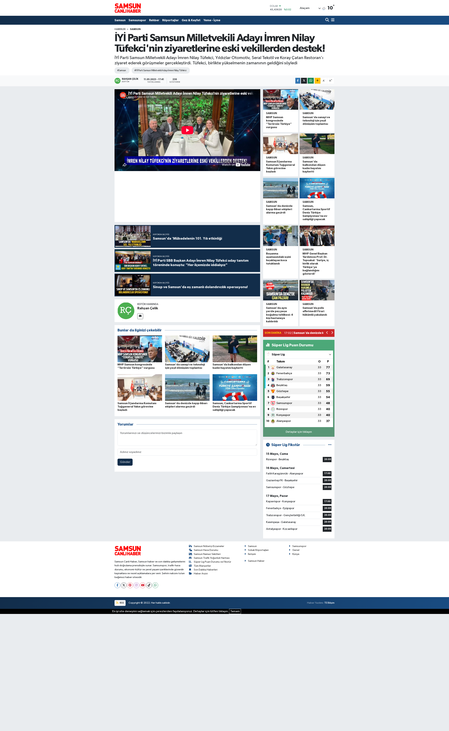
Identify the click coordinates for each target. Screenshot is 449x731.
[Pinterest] (130, 585)
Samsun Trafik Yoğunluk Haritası (212, 558)
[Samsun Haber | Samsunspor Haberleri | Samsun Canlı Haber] (128, 8)
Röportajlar (170, 20)
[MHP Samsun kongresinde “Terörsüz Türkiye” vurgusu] (140, 348)
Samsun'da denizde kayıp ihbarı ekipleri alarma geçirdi (279, 209)
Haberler (120, 29)
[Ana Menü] (332, 20)
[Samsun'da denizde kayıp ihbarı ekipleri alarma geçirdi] (187, 387)
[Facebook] (117, 585)
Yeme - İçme (211, 20)
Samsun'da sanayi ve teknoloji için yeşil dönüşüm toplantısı (316, 120)
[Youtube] (143, 585)
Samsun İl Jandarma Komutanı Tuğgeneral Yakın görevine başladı (137, 406)
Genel (295, 550)
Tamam (235, 611)
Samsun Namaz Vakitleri (207, 554)
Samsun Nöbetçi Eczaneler (209, 546)
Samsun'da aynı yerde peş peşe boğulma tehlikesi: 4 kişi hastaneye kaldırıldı (279, 315)
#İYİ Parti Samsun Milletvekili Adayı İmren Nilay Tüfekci (160, 70)
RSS (121, 602)
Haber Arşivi (201, 573)
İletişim (252, 554)
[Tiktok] (149, 585)
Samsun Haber (256, 561)
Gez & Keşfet (191, 20)
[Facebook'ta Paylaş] (297, 81)
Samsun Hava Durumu (206, 550)
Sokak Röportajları (258, 550)
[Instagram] (136, 585)
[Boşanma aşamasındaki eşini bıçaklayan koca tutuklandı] (280, 236)
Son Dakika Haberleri (205, 569)
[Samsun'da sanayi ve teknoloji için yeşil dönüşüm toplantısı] (187, 348)
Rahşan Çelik (147, 308)
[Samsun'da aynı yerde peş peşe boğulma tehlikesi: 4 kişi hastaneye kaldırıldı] (280, 290)
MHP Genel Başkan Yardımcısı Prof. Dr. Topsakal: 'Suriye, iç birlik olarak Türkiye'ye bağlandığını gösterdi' (316, 263)
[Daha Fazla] (317, 81)
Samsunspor (137, 20)
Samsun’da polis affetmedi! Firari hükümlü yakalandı (315, 311)
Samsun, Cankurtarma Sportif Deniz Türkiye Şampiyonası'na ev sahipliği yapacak (234, 406)
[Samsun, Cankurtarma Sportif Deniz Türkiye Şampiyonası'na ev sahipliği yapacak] (235, 387)
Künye (295, 554)
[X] (124, 585)
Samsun (120, 20)
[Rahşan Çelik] (126, 310)
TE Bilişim (329, 602)
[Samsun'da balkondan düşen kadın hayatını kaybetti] (235, 348)
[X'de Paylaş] (304, 81)
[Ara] (327, 20)
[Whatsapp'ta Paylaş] (311, 81)
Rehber (154, 20)
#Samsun (121, 70)
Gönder (125, 462)
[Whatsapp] (155, 585)
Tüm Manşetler (202, 566)
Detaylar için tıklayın (299, 431)
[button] (327, 333)
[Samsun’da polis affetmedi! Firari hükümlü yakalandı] (317, 290)
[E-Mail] (140, 316)
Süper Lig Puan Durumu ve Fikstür (212, 561)
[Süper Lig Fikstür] (329, 444)
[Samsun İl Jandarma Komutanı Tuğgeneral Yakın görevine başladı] (140, 387)
